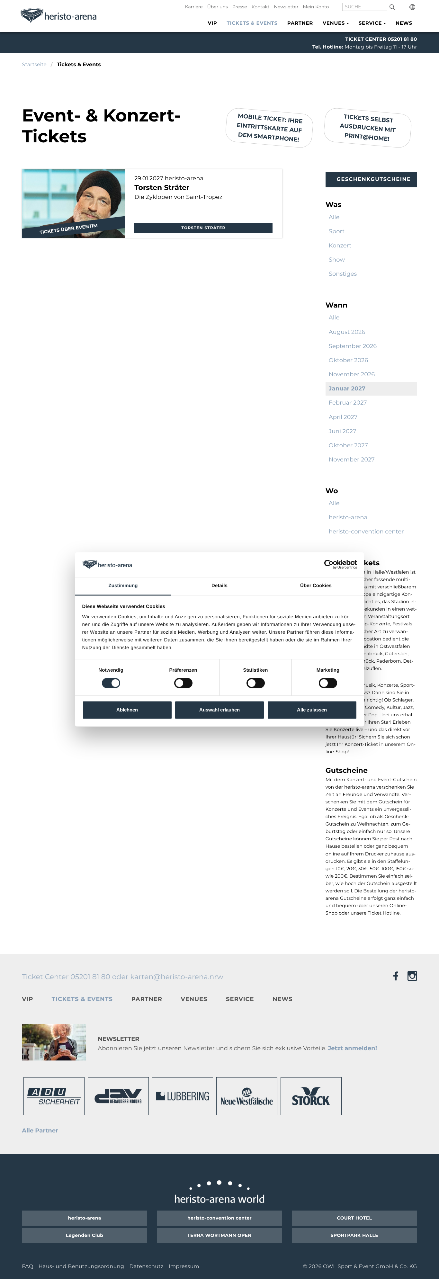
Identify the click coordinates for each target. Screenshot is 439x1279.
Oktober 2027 (348, 445)
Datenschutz (146, 1267)
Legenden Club (84, 1235)
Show (337, 259)
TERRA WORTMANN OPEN (219, 1235)
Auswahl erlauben (219, 709)
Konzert (340, 245)
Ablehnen (127, 709)
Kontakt (261, 7)
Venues (194, 999)
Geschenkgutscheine (373, 179)
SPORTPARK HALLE (355, 1235)
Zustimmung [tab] (123, 585)
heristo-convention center (366, 531)
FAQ (27, 1267)
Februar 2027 (348, 402)
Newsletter (286, 7)
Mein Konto (316, 7)
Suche (391, 7)
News (404, 23)
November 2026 (352, 374)
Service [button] (370, 23)
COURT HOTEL (354, 1218)
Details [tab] (219, 585)
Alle (334, 217)
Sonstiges (343, 273)
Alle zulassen (312, 709)
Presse (239, 7)
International (413, 7)
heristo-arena (348, 517)
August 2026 (347, 331)
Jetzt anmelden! (352, 1048)
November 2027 (352, 459)
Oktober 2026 (348, 360)
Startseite (34, 65)
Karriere (194, 7)
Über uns (217, 7)
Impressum (184, 1267)
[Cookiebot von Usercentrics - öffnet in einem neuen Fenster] (329, 564)
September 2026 (353, 346)
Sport (337, 231)
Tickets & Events (252, 23)
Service (240, 999)
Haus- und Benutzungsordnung (81, 1267)
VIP (212, 23)
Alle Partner (40, 1130)
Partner (300, 23)
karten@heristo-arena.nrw (176, 976)
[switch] (183, 683)
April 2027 (343, 417)
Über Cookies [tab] (316, 585)
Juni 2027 (342, 431)
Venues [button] (334, 23)
